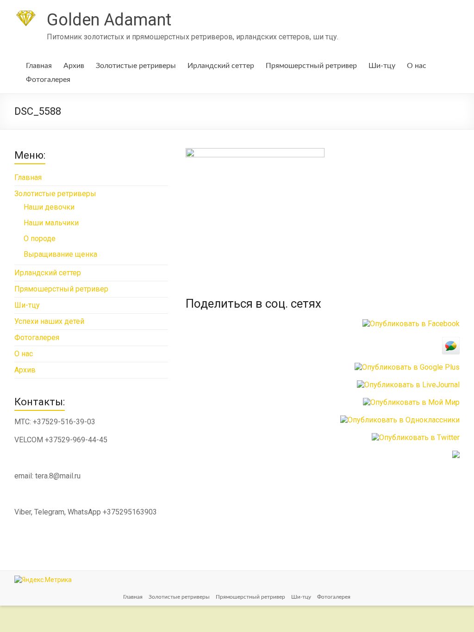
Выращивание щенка (60, 254)
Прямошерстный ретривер (311, 65)
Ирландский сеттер (220, 65)
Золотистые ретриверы (136, 65)
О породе (40, 238)
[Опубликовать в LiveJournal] (408, 384)
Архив (73, 65)
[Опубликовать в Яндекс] (456, 455)
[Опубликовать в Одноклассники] (400, 419)
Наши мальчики (51, 222)
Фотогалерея (48, 79)
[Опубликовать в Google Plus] (407, 367)
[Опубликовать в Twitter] (416, 437)
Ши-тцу (381, 65)
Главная (39, 65)
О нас (416, 65)
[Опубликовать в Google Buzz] (451, 341)
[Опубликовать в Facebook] (411, 323)
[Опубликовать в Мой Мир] (411, 402)
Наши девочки (49, 207)
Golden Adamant (109, 20)
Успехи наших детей (49, 321)
